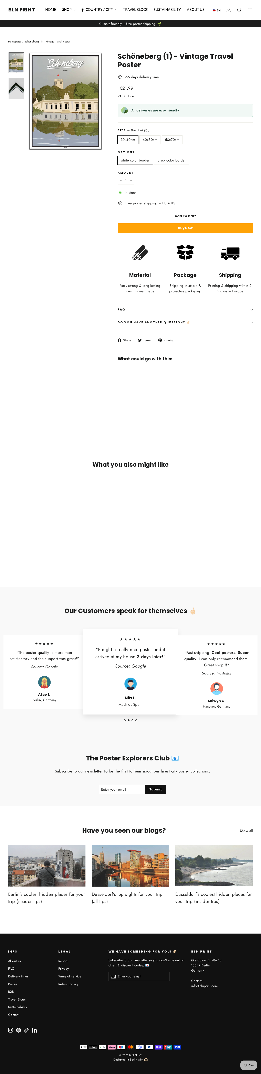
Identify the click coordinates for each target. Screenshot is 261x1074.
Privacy (63, 968)
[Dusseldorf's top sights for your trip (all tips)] (130, 866)
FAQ (121, 310)
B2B (11, 991)
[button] (217, 10)
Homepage (14, 41)
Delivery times (18, 976)
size (131, 130)
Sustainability (17, 1007)
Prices (12, 984)
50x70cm (172, 139)
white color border (135, 160)
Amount (126, 173)
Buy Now (185, 228)
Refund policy (68, 984)
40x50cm (150, 139)
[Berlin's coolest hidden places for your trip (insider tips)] (47, 866)
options (126, 152)
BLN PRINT (21, 9)
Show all (246, 830)
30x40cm (128, 139)
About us (14, 961)
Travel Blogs (16, 999)
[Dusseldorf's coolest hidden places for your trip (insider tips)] (214, 865)
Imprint (63, 961)
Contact (13, 1014)
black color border (171, 160)
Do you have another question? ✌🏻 (154, 322)
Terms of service (69, 976)
